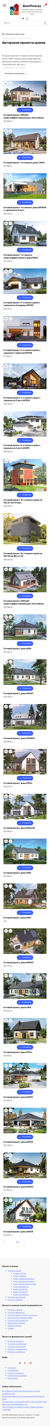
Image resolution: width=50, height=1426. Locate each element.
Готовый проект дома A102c (17, 783)
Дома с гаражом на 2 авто (23, 1279)
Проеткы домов (14, 1271)
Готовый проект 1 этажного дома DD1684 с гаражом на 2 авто (24, 209)
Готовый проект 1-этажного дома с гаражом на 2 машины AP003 (21, 304)
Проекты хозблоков (16, 1352)
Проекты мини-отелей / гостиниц (22, 1315)
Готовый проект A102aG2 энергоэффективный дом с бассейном (23, 602)
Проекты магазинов (16, 1312)
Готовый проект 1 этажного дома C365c (24, 163)
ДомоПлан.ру (32, 6)
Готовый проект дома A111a (17, 1052)
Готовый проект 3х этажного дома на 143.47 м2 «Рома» (22, 501)
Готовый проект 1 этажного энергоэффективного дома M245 (20, 256)
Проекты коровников (17, 1344)
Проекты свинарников (17, 1349)
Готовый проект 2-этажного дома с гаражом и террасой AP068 (21, 351)
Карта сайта (13, 1378)
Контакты (12, 1368)
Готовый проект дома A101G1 (18, 693)
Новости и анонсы (15, 1373)
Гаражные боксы (15, 1326)
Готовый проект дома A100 (17, 648)
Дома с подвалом (20, 1289)
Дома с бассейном (21, 1294)
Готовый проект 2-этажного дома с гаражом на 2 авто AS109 (21, 446)
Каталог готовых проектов (21, 38)
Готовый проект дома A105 (17, 918)
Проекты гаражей (15, 1300)
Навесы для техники (16, 1323)
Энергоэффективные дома (24, 1284)
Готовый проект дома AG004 (18, 1232)
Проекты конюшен (16, 1341)
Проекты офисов (15, 1310)
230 (17, 1242)
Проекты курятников (17, 1346)
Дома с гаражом (19, 1276)
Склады (11, 1328)
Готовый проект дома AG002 (18, 1142)
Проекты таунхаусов (16, 1297)
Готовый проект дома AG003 (18, 1187)
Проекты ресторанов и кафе (20, 1318)
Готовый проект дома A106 (17, 1007)
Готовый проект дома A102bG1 (19, 738)
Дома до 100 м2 (19, 1273)
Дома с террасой (20, 1292)
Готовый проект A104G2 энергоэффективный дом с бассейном (23, 116)
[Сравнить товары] (27, 18)
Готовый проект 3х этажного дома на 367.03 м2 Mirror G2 (22, 554)
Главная (5, 38)
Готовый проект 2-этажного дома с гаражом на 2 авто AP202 (21, 399)
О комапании (13, 1370)
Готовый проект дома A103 (17, 873)
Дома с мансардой (21, 1287)
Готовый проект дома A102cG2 (19, 828)
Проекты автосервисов (18, 1320)
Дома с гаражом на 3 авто (24, 1281)
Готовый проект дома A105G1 (18, 962)
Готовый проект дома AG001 (18, 1097)
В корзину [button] (26, 110)
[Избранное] (23, 18)
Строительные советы (17, 1375)
